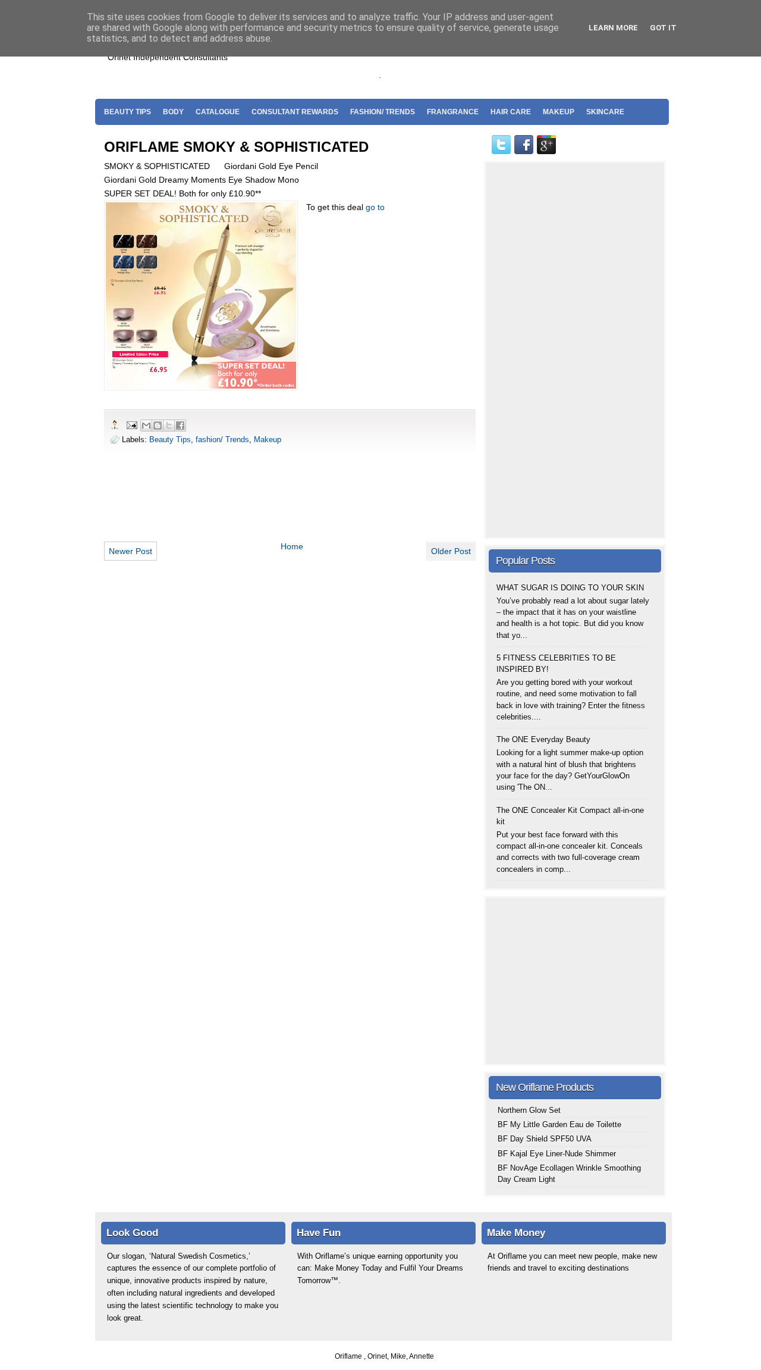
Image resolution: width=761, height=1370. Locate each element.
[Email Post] (131, 424)
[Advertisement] (522, 60)
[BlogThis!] (157, 425)
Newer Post (130, 551)
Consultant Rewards (294, 112)
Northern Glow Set (529, 1110)
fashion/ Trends (382, 112)
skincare (605, 112)
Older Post (451, 551)
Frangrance (453, 112)
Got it (663, 27)
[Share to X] (169, 425)
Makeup (558, 112)
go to (375, 207)
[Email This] (146, 425)
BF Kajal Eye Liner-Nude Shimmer (557, 1153)
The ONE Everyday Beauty (543, 739)
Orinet (377, 1356)
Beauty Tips (127, 112)
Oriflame (349, 1356)
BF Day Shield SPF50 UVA (545, 1138)
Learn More (613, 27)
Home (292, 546)
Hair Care (510, 112)
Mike (398, 1356)
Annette (421, 1356)
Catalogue (218, 112)
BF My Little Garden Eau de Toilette (559, 1124)
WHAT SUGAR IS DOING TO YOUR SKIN (570, 587)
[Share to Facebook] (180, 425)
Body (173, 112)
